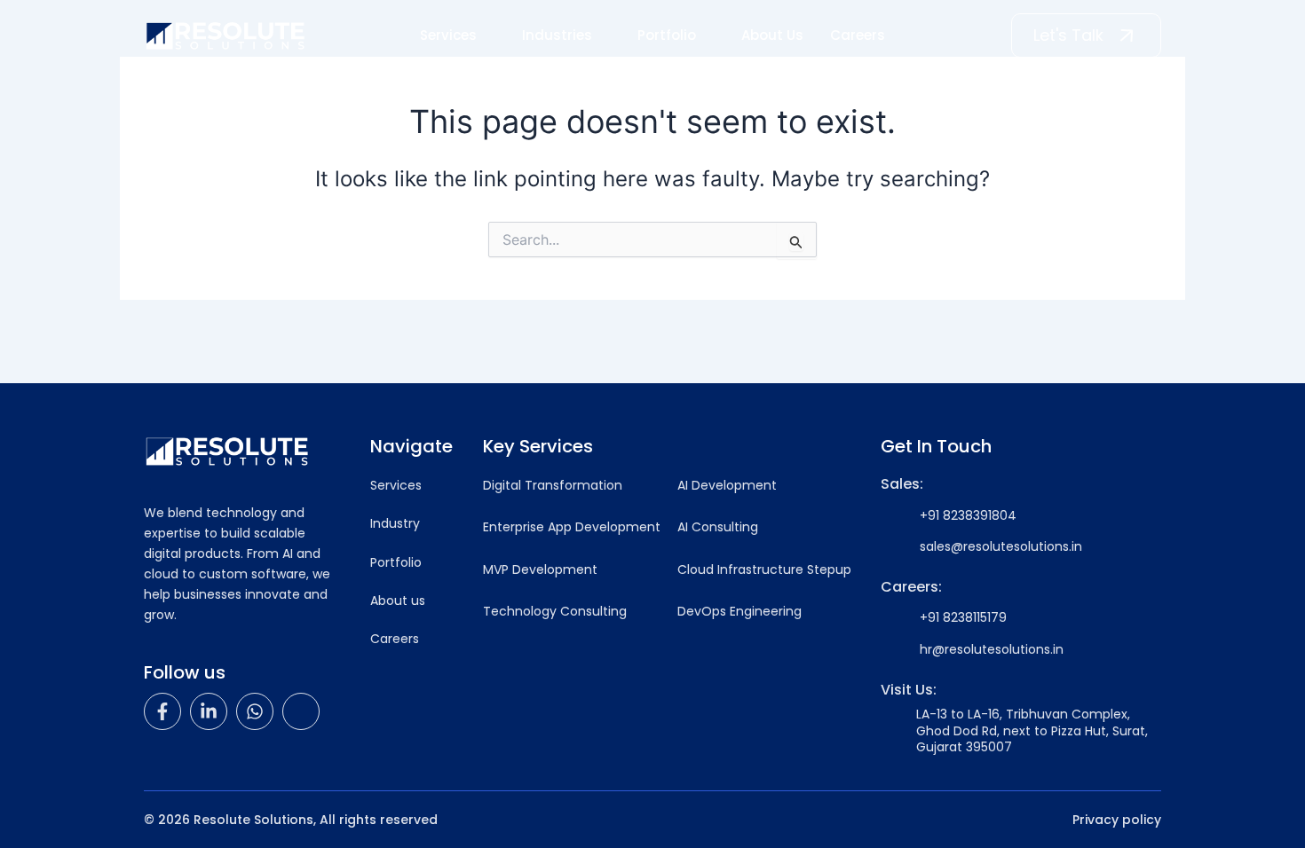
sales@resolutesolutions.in (1001, 546)
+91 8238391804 (968, 515)
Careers (857, 35)
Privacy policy (1116, 819)
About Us (772, 35)
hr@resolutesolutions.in (992, 649)
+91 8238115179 (963, 617)
